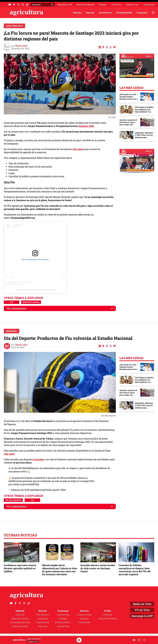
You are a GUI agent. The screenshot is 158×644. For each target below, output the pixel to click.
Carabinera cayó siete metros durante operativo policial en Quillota (20, 568)
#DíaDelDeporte (30, 468)
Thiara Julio (21, 45)
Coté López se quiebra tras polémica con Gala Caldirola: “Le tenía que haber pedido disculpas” (144, 109)
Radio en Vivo (132, 5)
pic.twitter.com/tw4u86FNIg (23, 484)
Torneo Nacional (20, 626)
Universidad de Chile (20, 622)
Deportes (90, 12)
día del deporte (13, 500)
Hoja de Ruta (63, 626)
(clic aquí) (77, 149)
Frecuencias (149, 5)
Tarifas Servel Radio (107, 618)
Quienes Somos (84, 614)
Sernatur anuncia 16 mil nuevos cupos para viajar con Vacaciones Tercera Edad (128, 122)
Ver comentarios (16, 308)
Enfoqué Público (63, 622)
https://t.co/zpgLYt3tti (82, 481)
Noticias (77, 12)
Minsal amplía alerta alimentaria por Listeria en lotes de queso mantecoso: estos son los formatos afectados (59, 570)
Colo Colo (20, 614)
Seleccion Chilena (20, 618)
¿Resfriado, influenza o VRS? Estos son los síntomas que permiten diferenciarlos (144, 135)
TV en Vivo (116, 5)
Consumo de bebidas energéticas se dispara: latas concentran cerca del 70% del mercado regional (135, 570)
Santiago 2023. (86, 125)
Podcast (102, 5)
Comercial (107, 614)
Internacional (42, 622)
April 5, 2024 (59, 489)
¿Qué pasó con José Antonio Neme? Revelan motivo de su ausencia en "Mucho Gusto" (128, 96)
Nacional (11, 331)
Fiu (11, 302)
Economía (43, 618)
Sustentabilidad (124, 12)
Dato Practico (14, 25)
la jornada (38, 459)
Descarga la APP (65, 4)
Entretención (105, 12)
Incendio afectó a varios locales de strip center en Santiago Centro (97, 568)
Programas (141, 12)
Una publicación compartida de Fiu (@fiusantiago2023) (35, 290)
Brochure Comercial (85, 5)
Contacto (84, 618)
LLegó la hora (63, 614)
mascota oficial (31, 302)
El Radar (63, 618)
